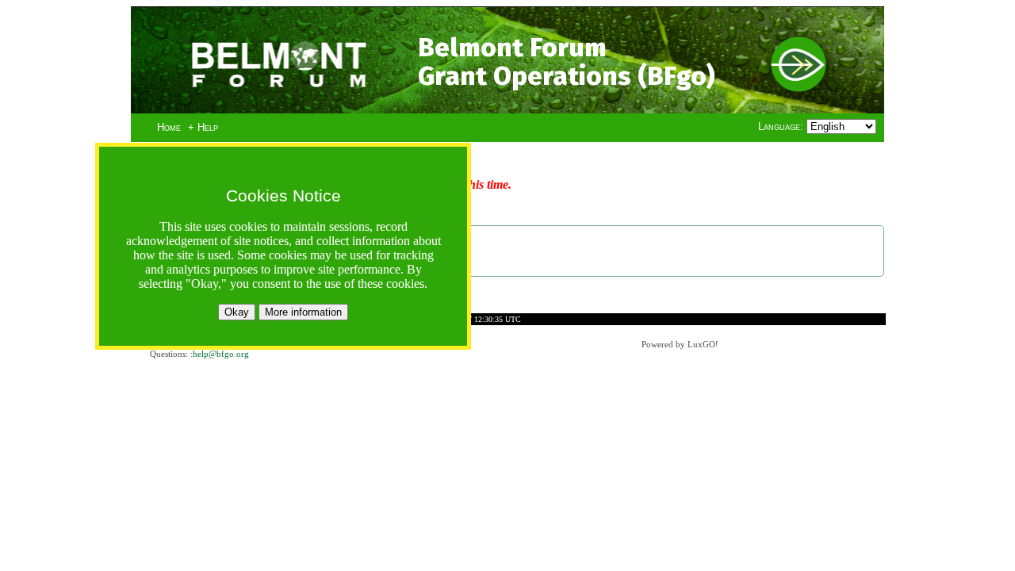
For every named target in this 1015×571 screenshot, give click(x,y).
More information (303, 312)
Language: (782, 126)
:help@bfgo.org (219, 353)
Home (169, 127)
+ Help (203, 127)
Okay (236, 312)
